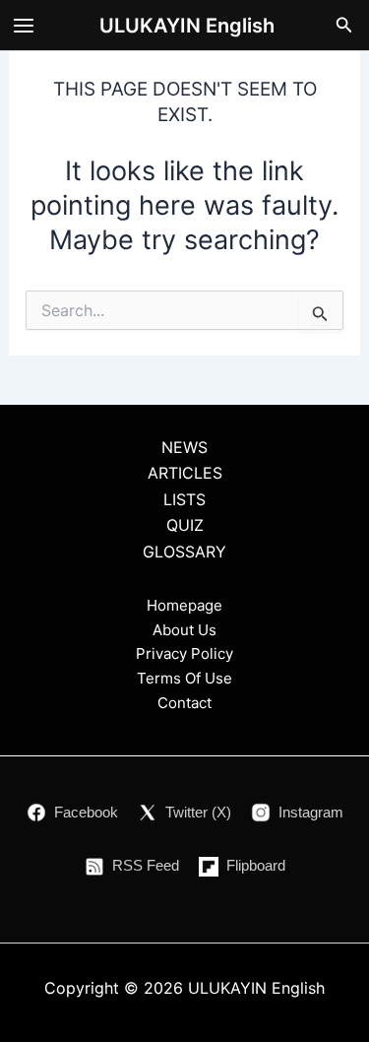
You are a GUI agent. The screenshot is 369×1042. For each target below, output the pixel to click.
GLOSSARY (184, 551)
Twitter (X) (198, 812)
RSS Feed (145, 865)
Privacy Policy (184, 653)
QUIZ (185, 525)
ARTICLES (185, 473)
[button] (344, 25)
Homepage (184, 605)
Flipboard (255, 865)
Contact (184, 702)
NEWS (184, 447)
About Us (184, 629)
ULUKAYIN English (187, 25)
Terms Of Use (184, 678)
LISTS (184, 499)
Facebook (86, 812)
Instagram (310, 812)
